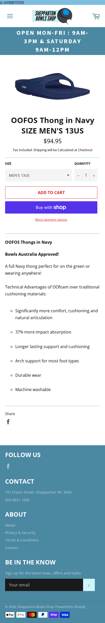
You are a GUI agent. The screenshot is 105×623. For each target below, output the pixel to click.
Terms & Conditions (22, 540)
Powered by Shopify (70, 606)
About (10, 525)
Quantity (82, 164)
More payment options (51, 220)
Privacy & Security (20, 532)
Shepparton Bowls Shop (35, 606)
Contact (11, 547)
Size (8, 164)
